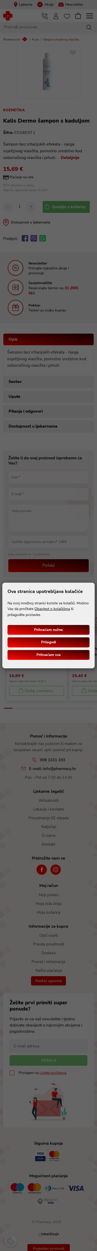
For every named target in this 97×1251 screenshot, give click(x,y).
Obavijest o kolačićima (52, 608)
